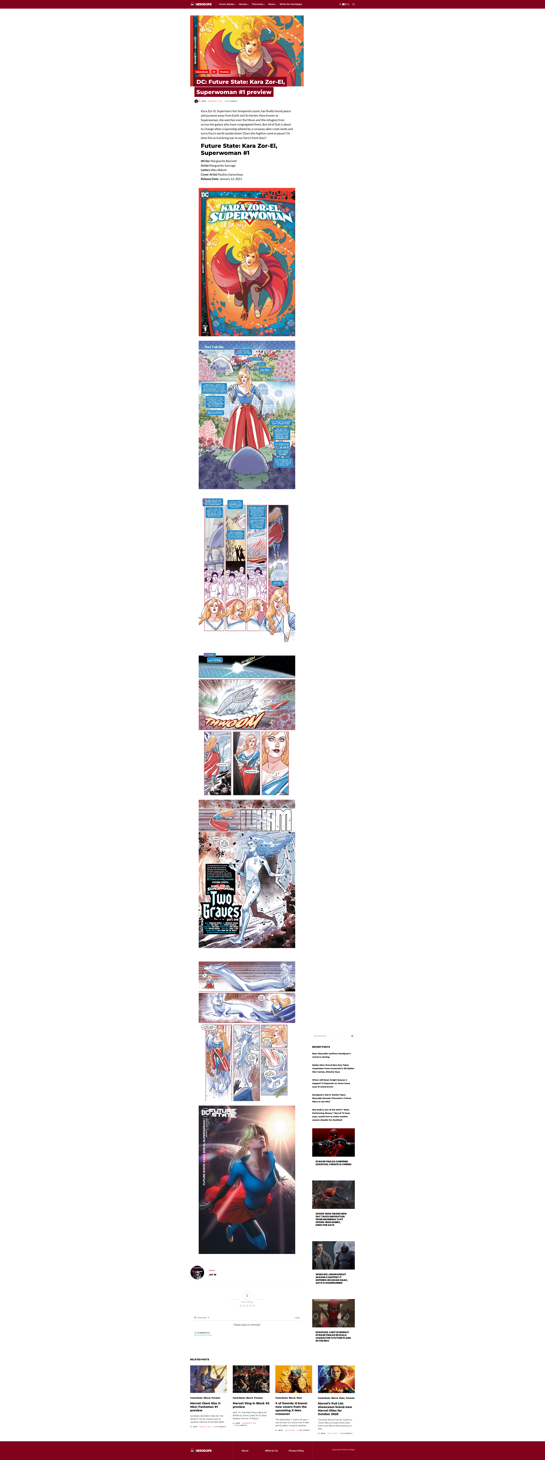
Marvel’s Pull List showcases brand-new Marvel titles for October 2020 (335, 1409)
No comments (231, 101)
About (245, 1450)
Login (297, 1317)
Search (352, 1036)
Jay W (212, 1274)
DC (214, 72)
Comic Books (202, 72)
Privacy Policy (296, 1450)
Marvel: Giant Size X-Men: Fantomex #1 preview (205, 1407)
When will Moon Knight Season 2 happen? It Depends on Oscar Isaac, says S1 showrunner (331, 1083)
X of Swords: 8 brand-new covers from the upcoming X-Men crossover (291, 1409)
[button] (344, 4)
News (299, 1398)
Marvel (207, 1398)
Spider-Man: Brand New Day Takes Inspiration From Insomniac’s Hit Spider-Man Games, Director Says (333, 1068)
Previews (224, 72)
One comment (304, 1430)
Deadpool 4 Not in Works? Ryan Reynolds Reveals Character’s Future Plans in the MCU (331, 1098)
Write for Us (271, 1450)
